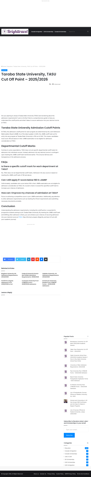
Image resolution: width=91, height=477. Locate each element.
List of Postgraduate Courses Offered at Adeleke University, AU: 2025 (78, 394)
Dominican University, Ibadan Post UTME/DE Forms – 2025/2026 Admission (49, 283)
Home (4, 66)
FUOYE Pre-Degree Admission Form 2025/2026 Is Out (7, 282)
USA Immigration (69, 465)
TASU (20, 217)
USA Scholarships (48, 31)
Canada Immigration (36, 31)
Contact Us (43, 474)
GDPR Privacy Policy (70, 474)
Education (10, 66)
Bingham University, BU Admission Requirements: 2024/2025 (9, 275)
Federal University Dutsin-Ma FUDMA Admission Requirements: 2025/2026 (30, 275)
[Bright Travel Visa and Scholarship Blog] (14, 31)
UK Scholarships (69, 459)
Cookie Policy (60, 474)
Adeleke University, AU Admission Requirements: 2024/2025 (50, 275)
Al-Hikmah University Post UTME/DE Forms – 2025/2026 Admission (78, 386)
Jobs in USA (68, 456)
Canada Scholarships (60, 31)
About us (36, 474)
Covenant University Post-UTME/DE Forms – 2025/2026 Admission (30, 282)
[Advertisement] (45, 14)
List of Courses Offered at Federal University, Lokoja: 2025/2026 (77, 411)
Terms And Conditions (83, 474)
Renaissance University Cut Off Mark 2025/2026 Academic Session (79, 343)
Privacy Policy (51, 474)
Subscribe (69, 435)
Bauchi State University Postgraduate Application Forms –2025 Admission (79, 378)
